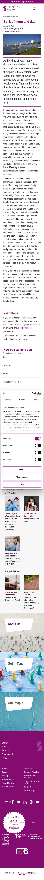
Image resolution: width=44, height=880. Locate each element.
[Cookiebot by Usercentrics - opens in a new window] (31, 393)
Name (5, 357)
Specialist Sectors (8, 786)
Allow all (22, 470)
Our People (5, 775)
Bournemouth (8, 754)
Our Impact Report (30, 790)
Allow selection (22, 477)
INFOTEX (22, 875)
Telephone (7, 365)
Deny (22, 484)
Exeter (5, 742)
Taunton (5, 750)
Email (5, 373)
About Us (5, 768)
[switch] (38, 445)
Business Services (8, 779)
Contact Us (27, 787)
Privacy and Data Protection (29, 776)
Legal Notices (28, 768)
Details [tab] (22, 400)
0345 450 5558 (29, 2)
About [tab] (36, 400)
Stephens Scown (14, 31)
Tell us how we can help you (13, 382)
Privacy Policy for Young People (32, 782)
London (5, 758)
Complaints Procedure (31, 772)
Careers (4, 772)
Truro (4, 746)
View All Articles (11, 493)
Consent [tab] (8, 400)
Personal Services (8, 783)
